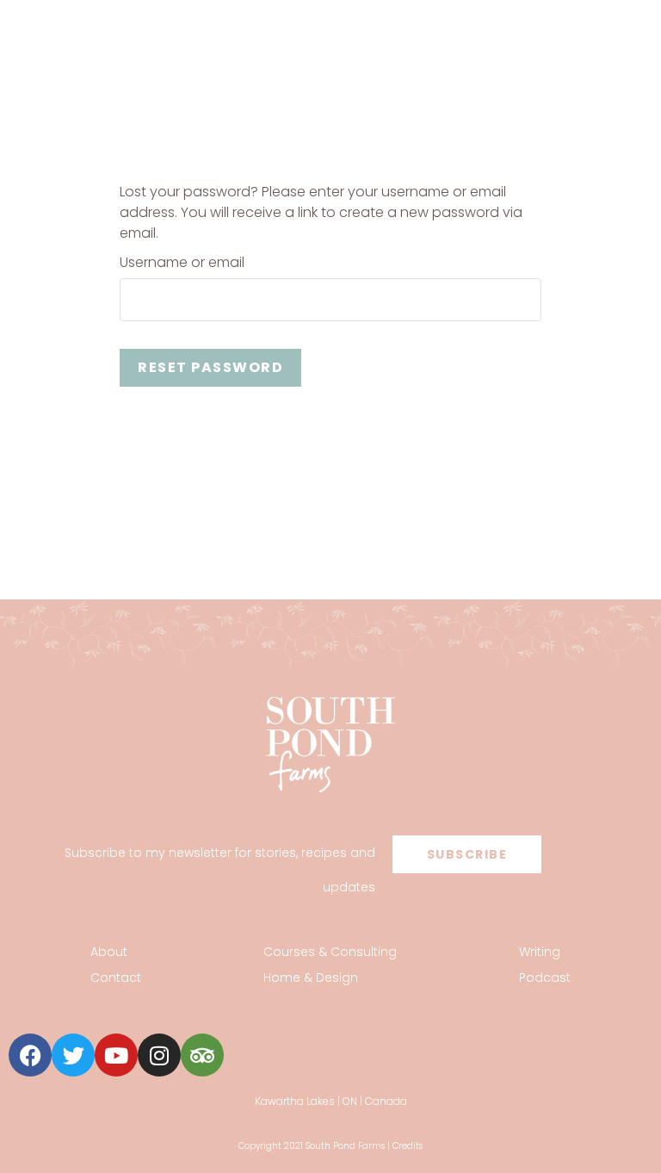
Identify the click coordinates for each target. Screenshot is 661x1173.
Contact (115, 977)
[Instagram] (159, 1055)
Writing (539, 951)
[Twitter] (73, 1055)
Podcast (545, 977)
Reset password (210, 367)
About (108, 951)
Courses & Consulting (330, 951)
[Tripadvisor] (202, 1055)
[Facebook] (30, 1055)
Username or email (182, 263)
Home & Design (310, 977)
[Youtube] (116, 1055)
